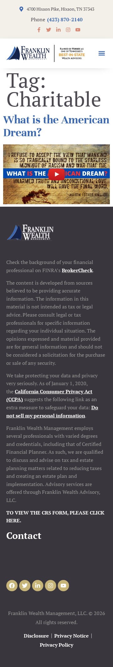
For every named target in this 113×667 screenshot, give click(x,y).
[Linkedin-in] (37, 585)
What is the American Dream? (56, 126)
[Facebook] (12, 585)
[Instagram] (50, 585)
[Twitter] (24, 585)
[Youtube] (63, 585)
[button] (101, 53)
